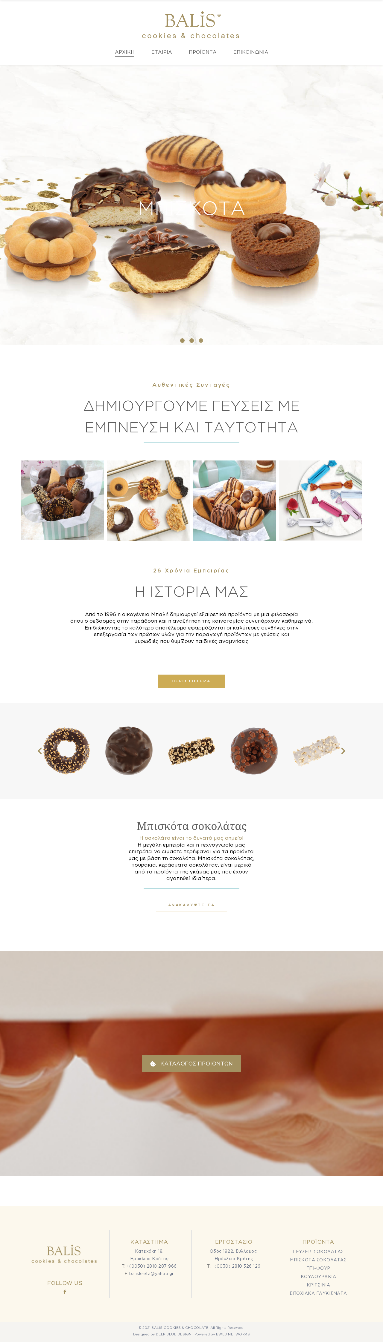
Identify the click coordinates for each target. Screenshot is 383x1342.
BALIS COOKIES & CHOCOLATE (180, 1327)
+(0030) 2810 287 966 (152, 1266)
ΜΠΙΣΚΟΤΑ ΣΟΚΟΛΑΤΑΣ (318, 1259)
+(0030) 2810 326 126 (236, 1266)
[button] (182, 340)
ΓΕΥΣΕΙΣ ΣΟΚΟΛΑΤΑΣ (318, 1251)
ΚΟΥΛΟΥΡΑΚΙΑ (318, 1276)
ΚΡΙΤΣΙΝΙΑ (318, 1285)
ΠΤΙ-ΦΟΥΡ (318, 1268)
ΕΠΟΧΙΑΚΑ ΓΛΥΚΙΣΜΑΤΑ (318, 1293)
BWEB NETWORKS (233, 1334)
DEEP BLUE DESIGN (174, 1334)
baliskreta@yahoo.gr (151, 1273)
